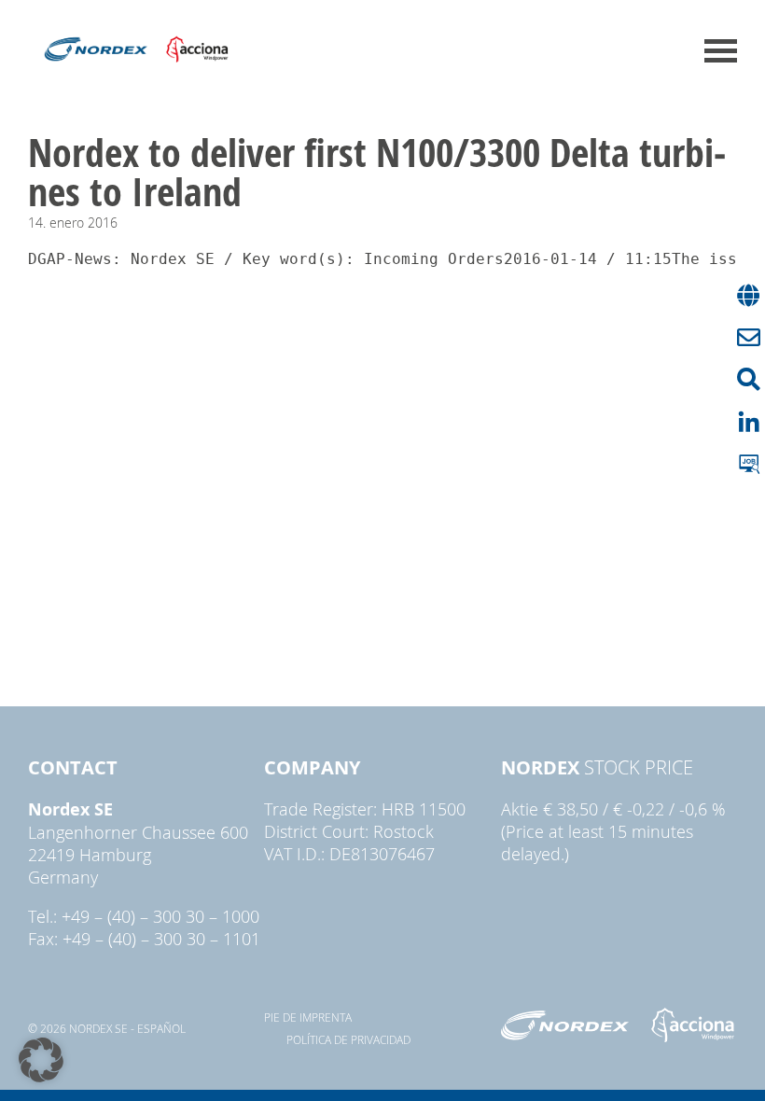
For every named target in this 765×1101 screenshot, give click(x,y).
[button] (41, 1060)
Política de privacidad (348, 1039)
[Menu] (720, 51)
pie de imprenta (308, 1017)
